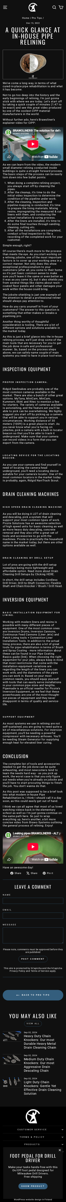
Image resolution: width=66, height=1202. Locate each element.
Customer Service (32, 1129)
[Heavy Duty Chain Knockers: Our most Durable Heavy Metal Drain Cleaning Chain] (12, 1036)
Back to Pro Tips (35, 995)
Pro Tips (37, 18)
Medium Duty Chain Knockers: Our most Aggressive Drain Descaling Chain (39, 1065)
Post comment (33, 959)
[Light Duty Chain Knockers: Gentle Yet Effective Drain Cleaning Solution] (12, 1082)
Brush (42, 586)
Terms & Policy (32, 1137)
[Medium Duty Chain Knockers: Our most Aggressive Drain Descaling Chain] (12, 1059)
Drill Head (55, 586)
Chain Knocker (25, 586)
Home (25, 18)
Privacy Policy (17, 971)
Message (9, 924)
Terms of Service (40, 971)
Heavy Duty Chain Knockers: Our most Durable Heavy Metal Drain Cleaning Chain (40, 1041)
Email (7, 910)
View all (33, 1023)
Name (7, 895)
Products (32, 1144)
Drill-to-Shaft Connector (34, 583)
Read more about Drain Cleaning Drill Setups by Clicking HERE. (30, 573)
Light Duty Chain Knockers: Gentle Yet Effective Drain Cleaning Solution (42, 1087)
